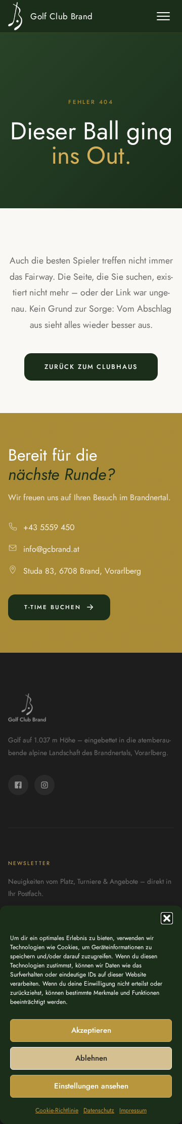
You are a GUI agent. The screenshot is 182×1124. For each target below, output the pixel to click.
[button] (167, 918)
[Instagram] (44, 785)
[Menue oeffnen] (163, 16)
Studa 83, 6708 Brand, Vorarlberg (82, 571)
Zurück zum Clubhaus (90, 366)
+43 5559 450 (49, 527)
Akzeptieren (91, 1030)
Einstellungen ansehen (91, 1086)
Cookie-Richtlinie (56, 1110)
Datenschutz (98, 1110)
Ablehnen (91, 1058)
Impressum (133, 1110)
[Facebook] (18, 785)
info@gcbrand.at (51, 549)
